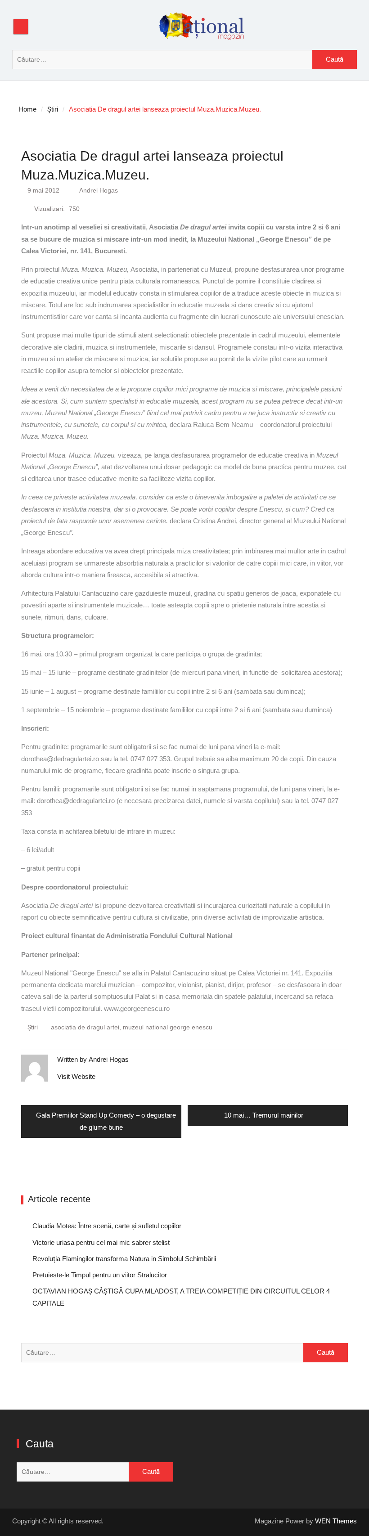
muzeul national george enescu (167, 1027)
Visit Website (76, 1076)
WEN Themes (336, 1521)
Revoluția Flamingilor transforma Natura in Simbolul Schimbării (124, 1258)
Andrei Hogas (98, 190)
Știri (32, 1027)
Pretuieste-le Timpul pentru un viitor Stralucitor (99, 1275)
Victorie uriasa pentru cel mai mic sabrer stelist (101, 1242)
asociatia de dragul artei (85, 1027)
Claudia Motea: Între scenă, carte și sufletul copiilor (106, 1226)
